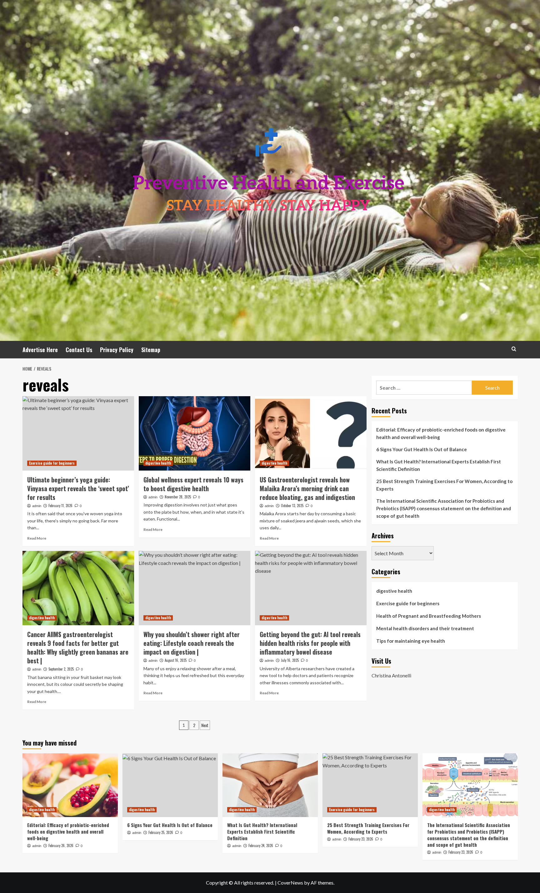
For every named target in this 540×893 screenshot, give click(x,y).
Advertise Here (40, 350)
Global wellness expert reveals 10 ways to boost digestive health (193, 484)
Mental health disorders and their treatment (425, 628)
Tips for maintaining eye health (410, 641)
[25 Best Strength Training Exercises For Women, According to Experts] (370, 785)
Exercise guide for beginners (52, 463)
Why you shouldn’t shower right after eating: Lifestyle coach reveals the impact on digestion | (191, 643)
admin (36, 506)
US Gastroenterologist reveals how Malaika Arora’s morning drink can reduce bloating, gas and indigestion (307, 488)
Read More (36, 538)
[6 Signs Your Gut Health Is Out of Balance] (170, 785)
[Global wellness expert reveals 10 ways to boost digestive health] (194, 433)
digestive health (158, 463)
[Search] (514, 348)
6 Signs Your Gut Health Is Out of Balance (421, 449)
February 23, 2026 (360, 838)
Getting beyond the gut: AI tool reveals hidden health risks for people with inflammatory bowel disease (310, 643)
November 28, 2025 (178, 496)
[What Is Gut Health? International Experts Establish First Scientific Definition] (270, 785)
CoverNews (290, 883)
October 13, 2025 (292, 505)
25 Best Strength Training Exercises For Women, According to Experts (444, 484)
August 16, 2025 (176, 660)
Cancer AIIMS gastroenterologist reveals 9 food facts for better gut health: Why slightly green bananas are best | (77, 647)
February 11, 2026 (60, 505)
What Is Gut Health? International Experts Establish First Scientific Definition (438, 465)
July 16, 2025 (290, 660)
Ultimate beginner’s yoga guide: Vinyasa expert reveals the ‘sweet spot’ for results (78, 488)
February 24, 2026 (260, 845)
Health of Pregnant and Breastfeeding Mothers (428, 616)
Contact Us (79, 350)
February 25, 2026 (160, 832)
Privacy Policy (116, 350)
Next (204, 725)
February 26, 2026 (60, 845)
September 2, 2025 (61, 668)
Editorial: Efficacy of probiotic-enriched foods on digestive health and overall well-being (441, 433)
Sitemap (150, 350)
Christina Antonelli (391, 675)
